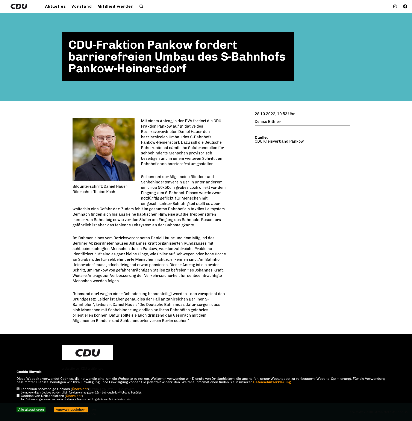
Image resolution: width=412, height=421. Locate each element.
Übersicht (80, 389)
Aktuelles (55, 6)
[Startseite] (87, 353)
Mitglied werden (115, 6)
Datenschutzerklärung (272, 382)
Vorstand (81, 6)
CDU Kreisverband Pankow (279, 141)
